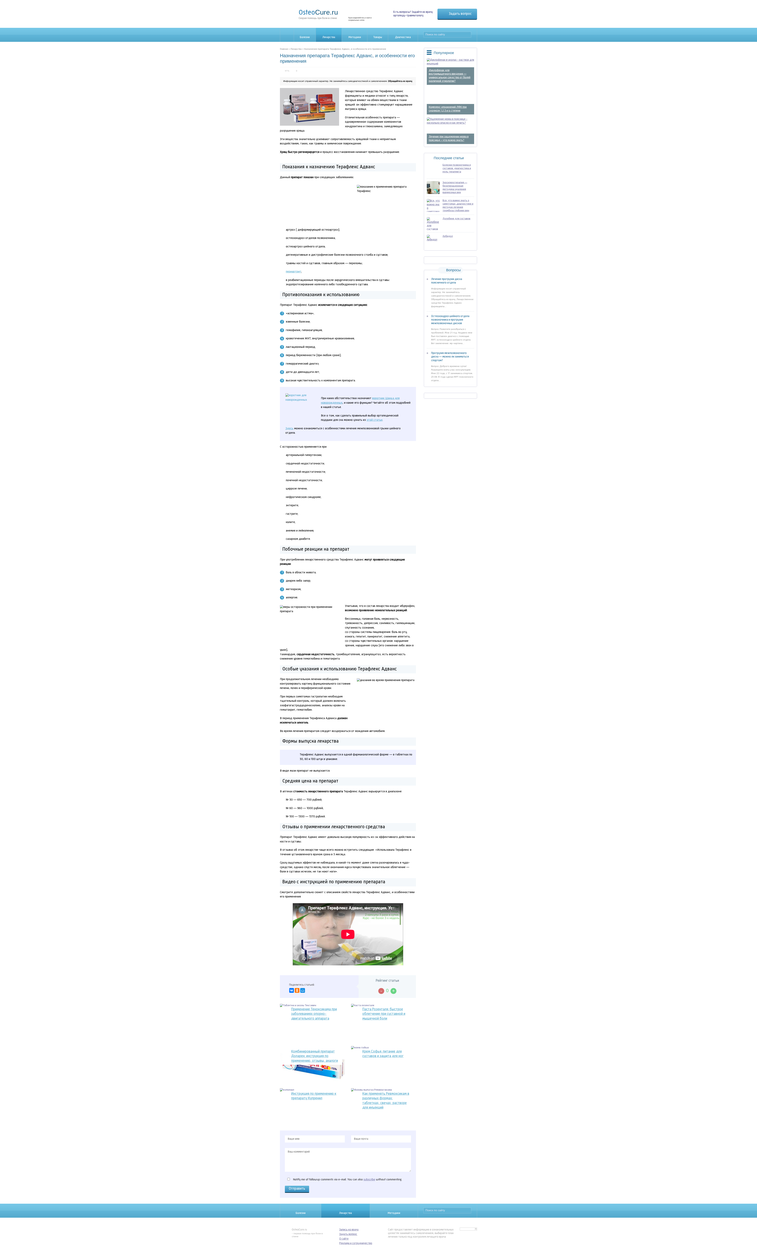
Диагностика (403, 37)
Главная (284, 49)
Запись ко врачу (349, 1229)
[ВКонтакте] (291, 990)
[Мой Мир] (302, 990)
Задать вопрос (460, 14)
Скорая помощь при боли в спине (318, 14)
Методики (354, 37)
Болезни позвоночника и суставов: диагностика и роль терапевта (457, 168)
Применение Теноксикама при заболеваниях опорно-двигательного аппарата (314, 1014)
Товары (377, 37)
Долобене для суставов (456, 218)
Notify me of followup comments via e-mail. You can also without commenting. (347, 1179)
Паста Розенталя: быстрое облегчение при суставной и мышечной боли (383, 1014)
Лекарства (328, 37)
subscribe (369, 1179)
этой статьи (374, 420)
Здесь (289, 428)
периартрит (293, 271)
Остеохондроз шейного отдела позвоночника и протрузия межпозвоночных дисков (450, 320)
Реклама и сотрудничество (355, 1243)
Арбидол (448, 236)
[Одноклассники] (297, 990)
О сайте (344, 1238)
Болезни (305, 37)
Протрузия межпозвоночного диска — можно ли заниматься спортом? (450, 357)
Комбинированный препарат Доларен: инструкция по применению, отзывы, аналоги (314, 1056)
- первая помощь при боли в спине (307, 1233)
